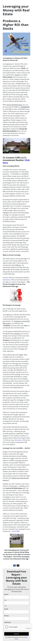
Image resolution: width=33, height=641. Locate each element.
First (5, 600)
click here (17, 440)
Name (6, 594)
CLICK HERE (16, 531)
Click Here (6, 280)
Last (5, 606)
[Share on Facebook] (14, 565)
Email (6, 609)
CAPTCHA (7, 622)
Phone (6, 616)
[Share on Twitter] (18, 565)
